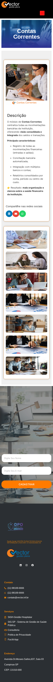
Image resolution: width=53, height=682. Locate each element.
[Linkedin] (20, 565)
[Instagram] (26, 565)
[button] (42, 13)
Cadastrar (26, 484)
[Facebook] (32, 565)
